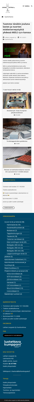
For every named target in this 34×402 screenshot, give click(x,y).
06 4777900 (12, 364)
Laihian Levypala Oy (10, 37)
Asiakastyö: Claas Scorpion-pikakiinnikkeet (17, 112)
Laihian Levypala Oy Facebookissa (14, 327)
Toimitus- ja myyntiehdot (11, 390)
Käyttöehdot (7, 388)
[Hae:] (31, 6)
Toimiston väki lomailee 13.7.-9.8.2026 (14, 186)
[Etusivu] (2, 17)
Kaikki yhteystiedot (9, 366)
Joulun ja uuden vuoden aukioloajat (13, 202)
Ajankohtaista (9, 17)
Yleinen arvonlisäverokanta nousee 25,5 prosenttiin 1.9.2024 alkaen (17, 171)
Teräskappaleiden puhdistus (17, 141)
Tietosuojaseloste (9, 393)
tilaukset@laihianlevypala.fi (20, 371)
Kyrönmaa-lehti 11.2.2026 (10, 198)
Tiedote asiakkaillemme (9, 190)
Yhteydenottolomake (10, 385)
